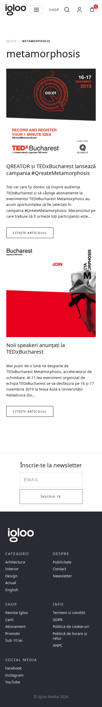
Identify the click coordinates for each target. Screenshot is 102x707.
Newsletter (62, 576)
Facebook (13, 668)
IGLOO (11, 41)
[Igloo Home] (15, 10)
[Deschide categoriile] (36, 10)
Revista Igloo (16, 612)
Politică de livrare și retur (70, 636)
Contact (59, 569)
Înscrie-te (51, 496)
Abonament (15, 626)
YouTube (12, 682)
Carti (9, 619)
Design (11, 576)
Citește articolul (30, 233)
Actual (10, 582)
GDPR (58, 619)
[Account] (79, 9)
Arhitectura (15, 562)
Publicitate (62, 562)
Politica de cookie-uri (71, 626)
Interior (12, 569)
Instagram (14, 675)
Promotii (12, 633)
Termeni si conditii (69, 612)
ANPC (58, 645)
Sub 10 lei (13, 640)
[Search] (67, 9)
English (11, 590)
